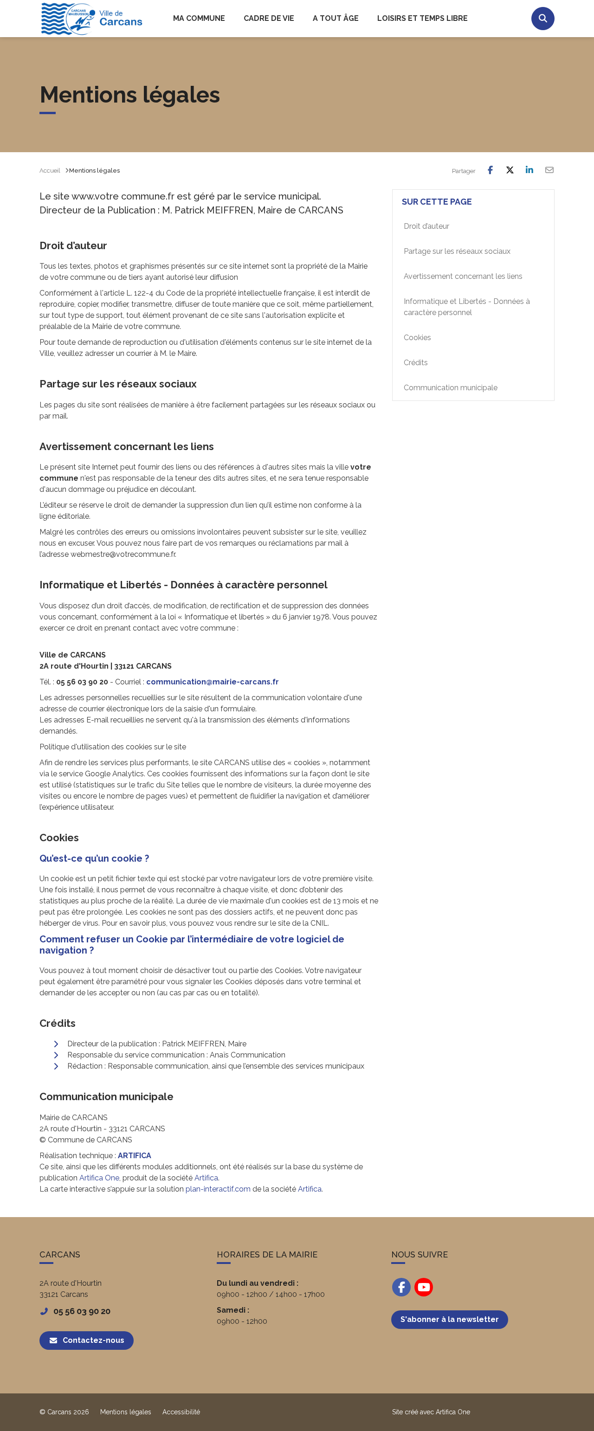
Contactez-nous (93, 1340)
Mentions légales (125, 1412)
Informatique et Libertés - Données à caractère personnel (467, 307)
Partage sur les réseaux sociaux (457, 251)
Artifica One (99, 1177)
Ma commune (199, 18)
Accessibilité (181, 1412)
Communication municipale (450, 387)
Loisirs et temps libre (422, 18)
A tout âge (336, 18)
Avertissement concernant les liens (463, 276)
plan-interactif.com (218, 1189)
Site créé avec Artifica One (431, 1412)
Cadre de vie (269, 18)
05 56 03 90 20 (81, 1311)
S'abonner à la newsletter (449, 1319)
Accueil (49, 170)
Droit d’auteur (426, 226)
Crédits (416, 362)
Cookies (417, 337)
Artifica (206, 1177)
